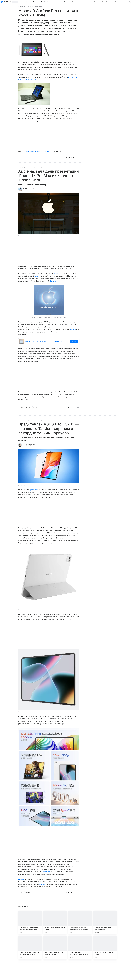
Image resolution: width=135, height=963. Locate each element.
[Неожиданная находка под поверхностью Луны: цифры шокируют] (80, 922)
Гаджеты (42, 167)
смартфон (38, 276)
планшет (27, 74)
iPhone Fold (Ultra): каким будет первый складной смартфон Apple (44, 341)
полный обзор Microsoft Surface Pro (36, 151)
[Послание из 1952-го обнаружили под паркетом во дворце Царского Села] (80, 947)
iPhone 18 (57, 273)
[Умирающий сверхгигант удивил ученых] (55, 922)
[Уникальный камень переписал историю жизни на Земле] (30, 947)
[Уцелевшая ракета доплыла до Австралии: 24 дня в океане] (30, 922)
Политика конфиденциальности (125, 961)
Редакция (81, 961)
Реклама (13, 961)
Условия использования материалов (93, 961)
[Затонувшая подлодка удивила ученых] (105, 947)
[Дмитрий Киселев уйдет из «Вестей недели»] (105, 922)
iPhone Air (52, 281)
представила (34, 490)
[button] (34, 49)
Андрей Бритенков (28, 188)
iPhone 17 (73, 329)
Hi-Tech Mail (35, 167)
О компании (7, 961)
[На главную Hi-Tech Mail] (7, 2)
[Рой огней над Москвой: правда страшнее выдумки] (55, 947)
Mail (2, 961)
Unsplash (43, 235)
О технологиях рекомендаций (110, 961)
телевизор (46, 871)
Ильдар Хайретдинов (29, 444)
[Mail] (2, 2)
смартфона (43, 884)
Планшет (21, 879)
